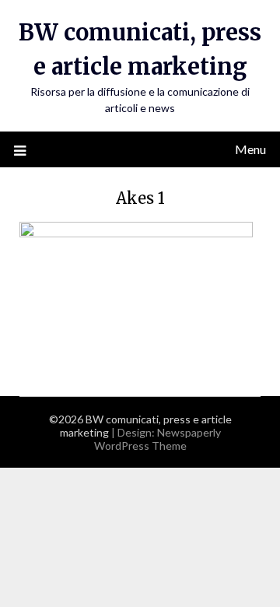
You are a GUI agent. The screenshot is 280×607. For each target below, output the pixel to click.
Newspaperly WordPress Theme (157, 439)
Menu (250, 149)
